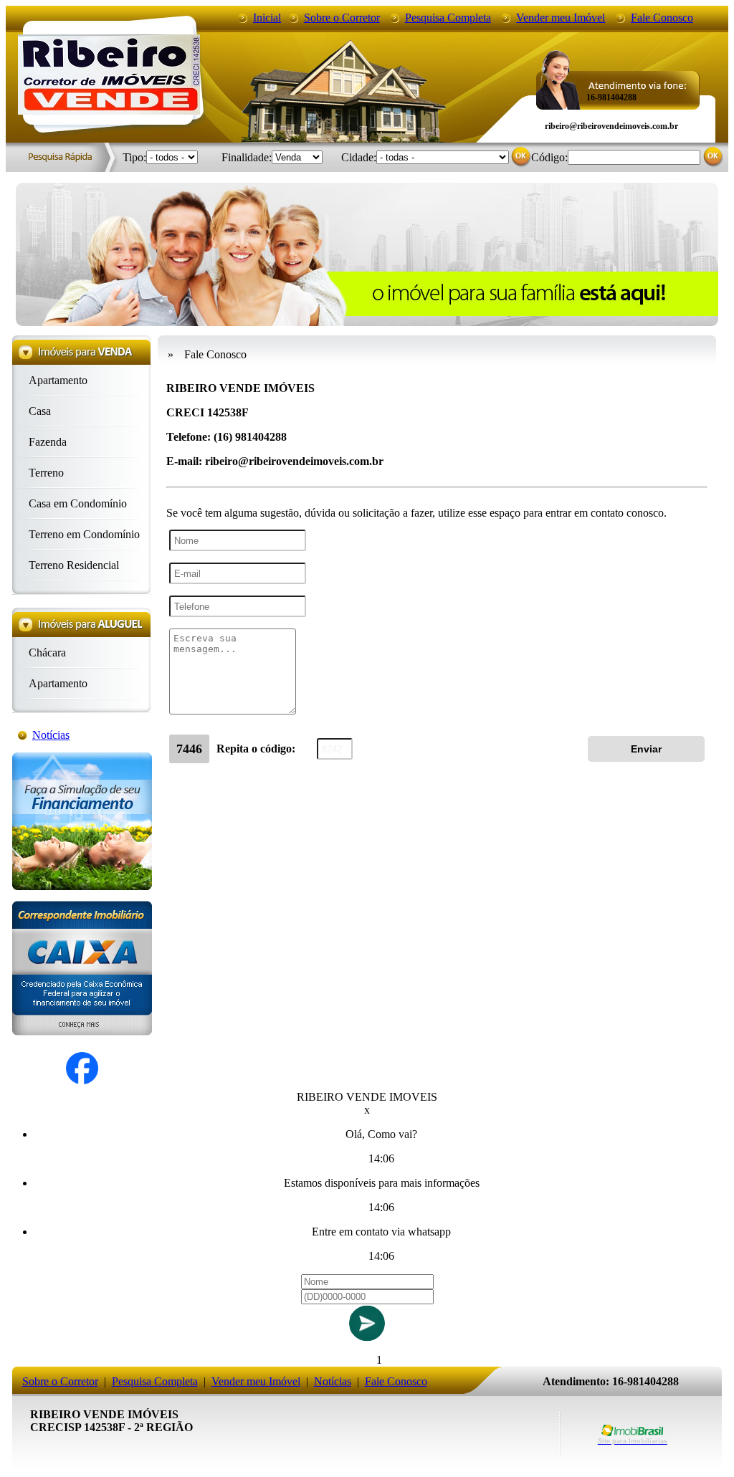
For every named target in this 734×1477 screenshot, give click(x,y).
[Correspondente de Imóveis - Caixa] (82, 1032)
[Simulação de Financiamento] (82, 886)
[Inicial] (109, 111)
